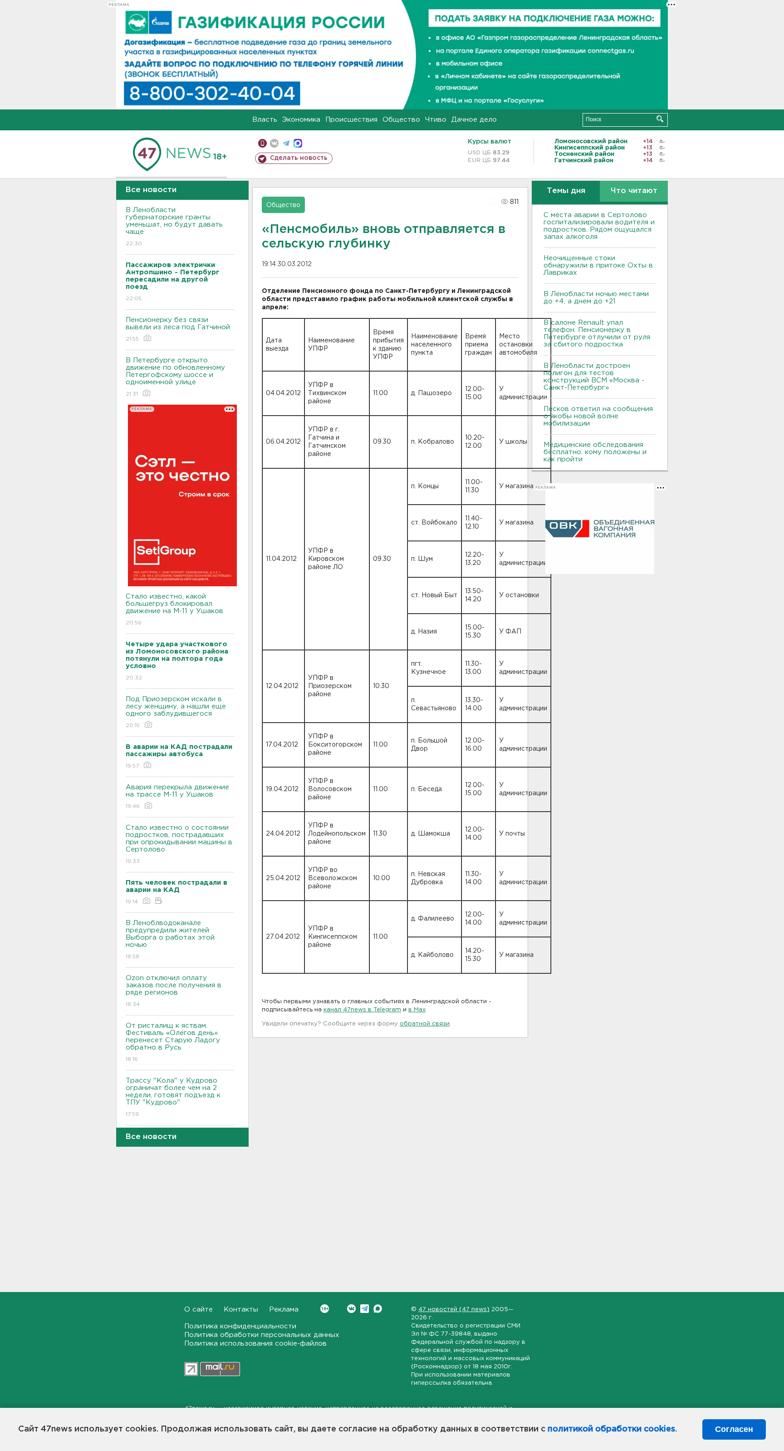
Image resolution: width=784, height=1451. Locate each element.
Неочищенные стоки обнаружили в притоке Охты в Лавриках (598, 265)
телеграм (286, 143)
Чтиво (435, 120)
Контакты (241, 1309)
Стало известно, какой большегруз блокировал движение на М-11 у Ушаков (174, 609)
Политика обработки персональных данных (261, 1335)
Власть (264, 120)
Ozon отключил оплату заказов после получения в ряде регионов (173, 991)
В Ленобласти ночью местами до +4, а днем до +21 (596, 297)
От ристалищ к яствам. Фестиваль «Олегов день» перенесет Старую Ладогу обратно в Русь (173, 1042)
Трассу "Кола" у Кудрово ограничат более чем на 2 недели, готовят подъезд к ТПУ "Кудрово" (173, 1097)
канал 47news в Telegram (362, 1009)
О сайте (198, 1309)
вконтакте (274, 143)
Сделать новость (299, 158)
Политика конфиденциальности (240, 1326)
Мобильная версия (262, 143)
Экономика (301, 120)
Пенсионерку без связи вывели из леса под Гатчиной (178, 329)
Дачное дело (474, 120)
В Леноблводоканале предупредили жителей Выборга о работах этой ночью (170, 939)
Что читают (634, 191)
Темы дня (566, 191)
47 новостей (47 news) (454, 1309)
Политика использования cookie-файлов (255, 1344)
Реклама (284, 1309)
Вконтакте (351, 1308)
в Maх (417, 1009)
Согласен (734, 1429)
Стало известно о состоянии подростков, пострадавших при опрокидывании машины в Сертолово (179, 844)
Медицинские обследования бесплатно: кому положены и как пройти (595, 452)
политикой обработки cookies (611, 1429)
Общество (401, 120)
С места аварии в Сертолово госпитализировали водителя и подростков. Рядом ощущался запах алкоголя (599, 226)
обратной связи (425, 1023)
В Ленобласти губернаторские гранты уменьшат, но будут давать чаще (174, 226)
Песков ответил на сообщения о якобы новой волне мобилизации (598, 416)
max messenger (298, 143)
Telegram (364, 1308)
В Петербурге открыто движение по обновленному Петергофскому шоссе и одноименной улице (175, 376)
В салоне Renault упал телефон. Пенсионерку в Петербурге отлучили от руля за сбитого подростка (597, 333)
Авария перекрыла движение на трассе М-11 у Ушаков (177, 796)
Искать (660, 118)
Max (377, 1308)
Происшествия (351, 120)
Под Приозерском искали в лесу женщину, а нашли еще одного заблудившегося (176, 712)
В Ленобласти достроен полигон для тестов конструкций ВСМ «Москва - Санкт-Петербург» (594, 377)
